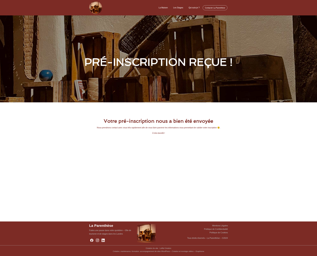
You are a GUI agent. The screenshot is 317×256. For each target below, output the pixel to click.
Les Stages (178, 8)
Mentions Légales (220, 226)
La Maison (163, 8)
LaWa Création (165, 248)
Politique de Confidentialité (216, 229)
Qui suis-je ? (194, 8)
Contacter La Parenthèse (215, 8)
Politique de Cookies (219, 233)
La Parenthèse (101, 226)
